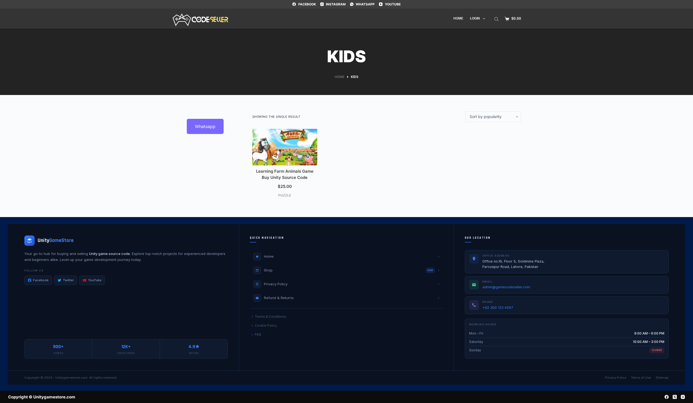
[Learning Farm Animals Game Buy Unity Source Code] (284, 147)
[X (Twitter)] (675, 397)
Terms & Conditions (270, 316)
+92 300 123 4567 (497, 308)
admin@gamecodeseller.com (506, 287)
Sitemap (662, 377)
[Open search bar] (496, 19)
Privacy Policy (615, 377)
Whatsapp (205, 126)
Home (458, 18)
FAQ (258, 334)
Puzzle (284, 195)
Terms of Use (641, 377)
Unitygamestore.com (71, 377)
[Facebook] (667, 397)
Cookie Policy (266, 325)
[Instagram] (683, 397)
